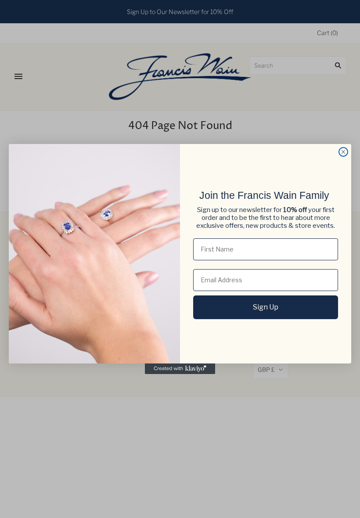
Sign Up (265, 307)
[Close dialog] (343, 151)
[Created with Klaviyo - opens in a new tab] (180, 368)
